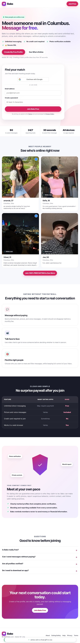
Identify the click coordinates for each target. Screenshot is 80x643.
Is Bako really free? (10, 550)
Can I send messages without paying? (19, 557)
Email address (10, 89)
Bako (10, 3)
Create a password (11, 98)
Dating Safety (56, 635)
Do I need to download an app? (15, 570)
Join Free (72, 4)
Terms (30, 114)
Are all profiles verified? (12, 564)
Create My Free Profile (13, 52)
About (48, 635)
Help (64, 635)
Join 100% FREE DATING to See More (40, 273)
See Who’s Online (36, 52)
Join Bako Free (33, 109)
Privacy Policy (50, 114)
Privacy (69, 635)
